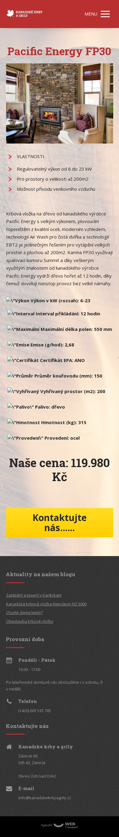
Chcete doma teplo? (24, 612)
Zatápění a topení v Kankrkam (34, 595)
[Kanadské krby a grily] (24, 13)
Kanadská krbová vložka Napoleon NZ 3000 (46, 604)
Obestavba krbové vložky (29, 621)
